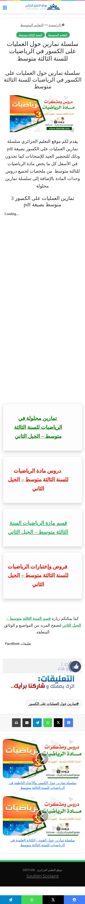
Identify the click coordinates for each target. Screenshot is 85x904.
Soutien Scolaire (42, 876)
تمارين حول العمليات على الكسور (52, 703)
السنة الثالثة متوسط (30, 35)
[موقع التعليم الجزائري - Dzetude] (42, 7)
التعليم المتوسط (31, 25)
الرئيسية (55, 25)
